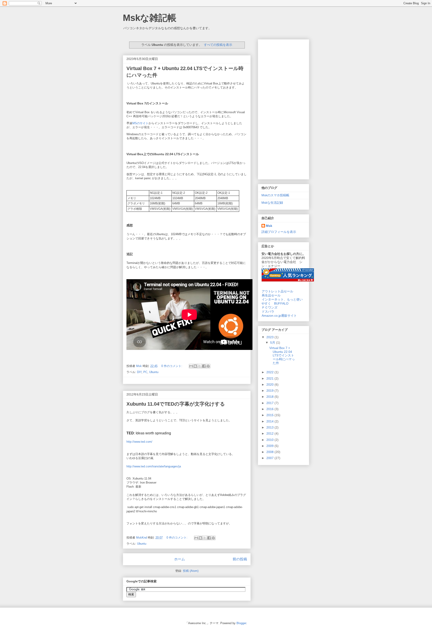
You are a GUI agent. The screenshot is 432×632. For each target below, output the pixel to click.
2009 (270, 446)
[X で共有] (199, 366)
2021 (270, 378)
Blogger (241, 623)
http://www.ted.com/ (139, 441)
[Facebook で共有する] (204, 366)
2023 (270, 337)
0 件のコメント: (172, 366)
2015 (270, 415)
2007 (270, 458)
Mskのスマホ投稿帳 (275, 195)
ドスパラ (268, 311)
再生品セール (271, 295)
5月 (273, 342)
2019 (270, 390)
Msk (269, 226)
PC (145, 372)
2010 (270, 440)
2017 (270, 403)
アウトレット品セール (277, 291)
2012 (270, 433)
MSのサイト (140, 123)
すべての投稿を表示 (218, 44)
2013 (270, 427)
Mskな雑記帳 (149, 18)
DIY (139, 372)
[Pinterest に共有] (208, 366)
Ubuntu (153, 372)
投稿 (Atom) (190, 570)
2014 (270, 421)
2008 (270, 452)
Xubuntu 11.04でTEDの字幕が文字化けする (175, 404)
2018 (270, 396)
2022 (270, 372)
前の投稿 (240, 559)
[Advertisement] (283, 108)
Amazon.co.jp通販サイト (279, 315)
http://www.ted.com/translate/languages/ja (153, 466)
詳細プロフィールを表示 (278, 232)
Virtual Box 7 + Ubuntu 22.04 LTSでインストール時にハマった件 (282, 355)
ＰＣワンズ (269, 307)
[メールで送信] (191, 366)
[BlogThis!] (195, 366)
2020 (270, 384)
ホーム (179, 559)
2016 (270, 409)
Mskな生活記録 (272, 202)
